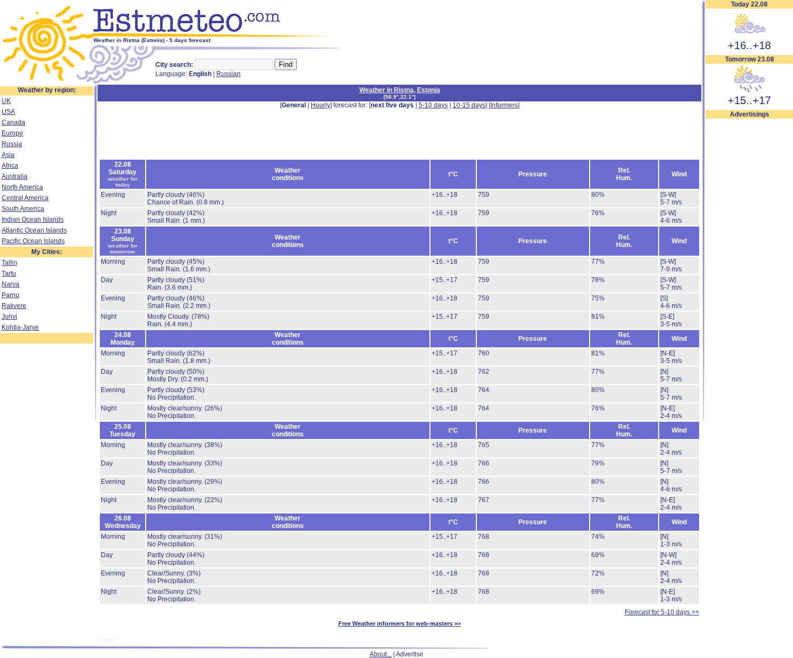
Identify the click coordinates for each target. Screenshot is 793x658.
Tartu (9, 273)
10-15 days (469, 105)
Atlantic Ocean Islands (34, 230)
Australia (15, 176)
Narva (10, 284)
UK (6, 101)
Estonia (428, 90)
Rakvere (14, 306)
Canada (13, 122)
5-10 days (433, 105)
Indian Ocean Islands (33, 219)
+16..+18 (749, 45)
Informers (504, 105)
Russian (228, 74)
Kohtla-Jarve (20, 327)
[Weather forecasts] (219, 35)
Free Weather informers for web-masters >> (399, 623)
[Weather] (46, 82)
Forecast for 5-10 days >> (662, 612)
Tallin (9, 262)
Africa (10, 165)
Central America (25, 198)
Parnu (10, 295)
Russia (12, 144)
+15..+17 (749, 100)
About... (381, 654)
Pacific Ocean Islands (33, 241)
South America (23, 209)
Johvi (9, 316)
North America (22, 187)
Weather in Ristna (386, 90)
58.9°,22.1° (399, 97)
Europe (12, 133)
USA (8, 111)
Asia (8, 155)
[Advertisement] (749, 281)
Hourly (320, 105)
